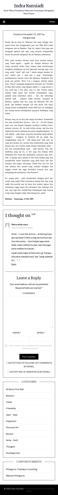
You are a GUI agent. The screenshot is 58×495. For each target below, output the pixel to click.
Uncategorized (13, 453)
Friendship (11, 408)
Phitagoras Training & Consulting (21, 469)
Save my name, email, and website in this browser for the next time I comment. (30, 347)
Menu (52, 21)
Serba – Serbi (12, 440)
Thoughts (10, 446)
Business (10, 395)
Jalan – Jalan (11, 414)
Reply (13, 264)
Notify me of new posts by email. (30, 371)
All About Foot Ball (15, 389)
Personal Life (12, 427)
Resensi (9, 434)
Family (9, 402)
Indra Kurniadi (29, 5)
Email (41, 332)
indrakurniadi (29, 37)
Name (17, 332)
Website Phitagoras (15, 475)
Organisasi (11, 421)
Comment (29, 293)
